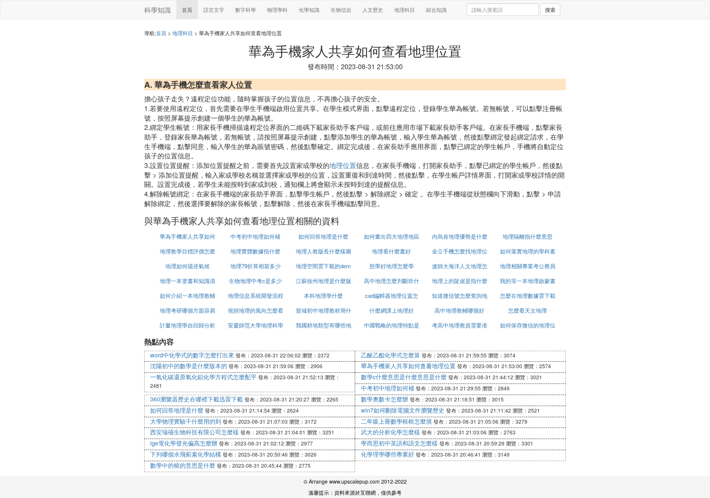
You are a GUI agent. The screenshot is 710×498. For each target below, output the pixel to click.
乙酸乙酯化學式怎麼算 (390, 355)
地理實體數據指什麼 (255, 251)
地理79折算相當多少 (255, 266)
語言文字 (213, 9)
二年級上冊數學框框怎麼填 (396, 421)
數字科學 (245, 9)
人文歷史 (372, 9)
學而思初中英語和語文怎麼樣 (399, 443)
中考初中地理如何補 (255, 236)
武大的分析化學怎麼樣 (390, 432)
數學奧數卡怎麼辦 (384, 399)
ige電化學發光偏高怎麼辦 (183, 443)
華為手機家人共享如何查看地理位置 (408, 365)
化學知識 (309, 9)
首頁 (187, 9)
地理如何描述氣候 (187, 266)
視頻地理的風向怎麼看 (255, 310)
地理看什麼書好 (391, 251)
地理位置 (342, 165)
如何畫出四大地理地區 (391, 236)
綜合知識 (436, 9)
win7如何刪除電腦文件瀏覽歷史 (402, 410)
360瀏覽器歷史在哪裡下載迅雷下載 (196, 399)
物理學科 (277, 9)
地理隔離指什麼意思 (527, 236)
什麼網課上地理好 (391, 310)
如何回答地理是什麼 (323, 236)
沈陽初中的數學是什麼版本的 (188, 365)
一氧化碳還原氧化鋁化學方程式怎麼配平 (203, 377)
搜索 (550, 9)
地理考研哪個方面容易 (187, 310)
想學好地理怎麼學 (391, 266)
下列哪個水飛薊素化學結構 (185, 454)
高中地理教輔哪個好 (459, 310)
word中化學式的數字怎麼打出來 (192, 355)
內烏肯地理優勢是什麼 (459, 236)
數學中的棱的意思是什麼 (182, 465)
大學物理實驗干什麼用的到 (185, 421)
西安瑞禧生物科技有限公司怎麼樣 (194, 432)
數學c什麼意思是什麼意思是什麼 (404, 377)
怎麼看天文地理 (527, 310)
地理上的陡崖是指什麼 (459, 281)
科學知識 (157, 9)
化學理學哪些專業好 (387, 454)
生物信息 (341, 9)
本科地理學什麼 (323, 295)
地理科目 (404, 9)
